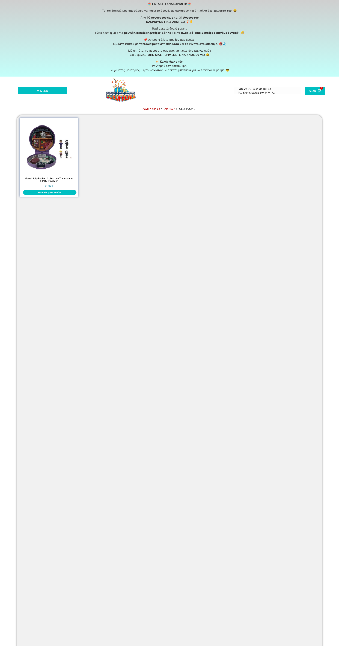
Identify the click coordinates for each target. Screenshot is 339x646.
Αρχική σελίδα (151, 108)
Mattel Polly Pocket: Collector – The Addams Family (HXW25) (49, 179)
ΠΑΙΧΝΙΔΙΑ (168, 108)
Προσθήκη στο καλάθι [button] (49, 192)
